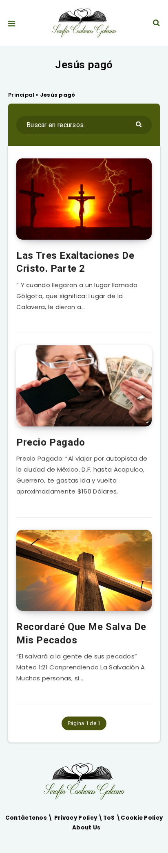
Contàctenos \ (29, 818)
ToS (109, 818)
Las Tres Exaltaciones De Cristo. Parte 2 (75, 262)
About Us (86, 827)
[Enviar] (140, 123)
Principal (21, 95)
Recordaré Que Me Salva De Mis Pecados (81, 633)
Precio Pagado (50, 442)
